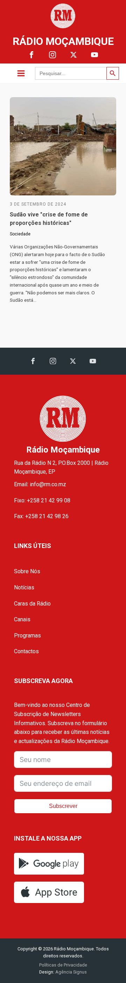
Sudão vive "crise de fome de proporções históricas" (49, 218)
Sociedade (20, 234)
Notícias (24, 587)
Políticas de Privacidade (63, 965)
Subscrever (63, 806)
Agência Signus (70, 972)
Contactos (26, 651)
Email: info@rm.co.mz (40, 484)
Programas (27, 635)
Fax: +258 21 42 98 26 (41, 516)
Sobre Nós (27, 571)
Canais (22, 619)
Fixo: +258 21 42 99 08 (42, 500)
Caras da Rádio (32, 603)
